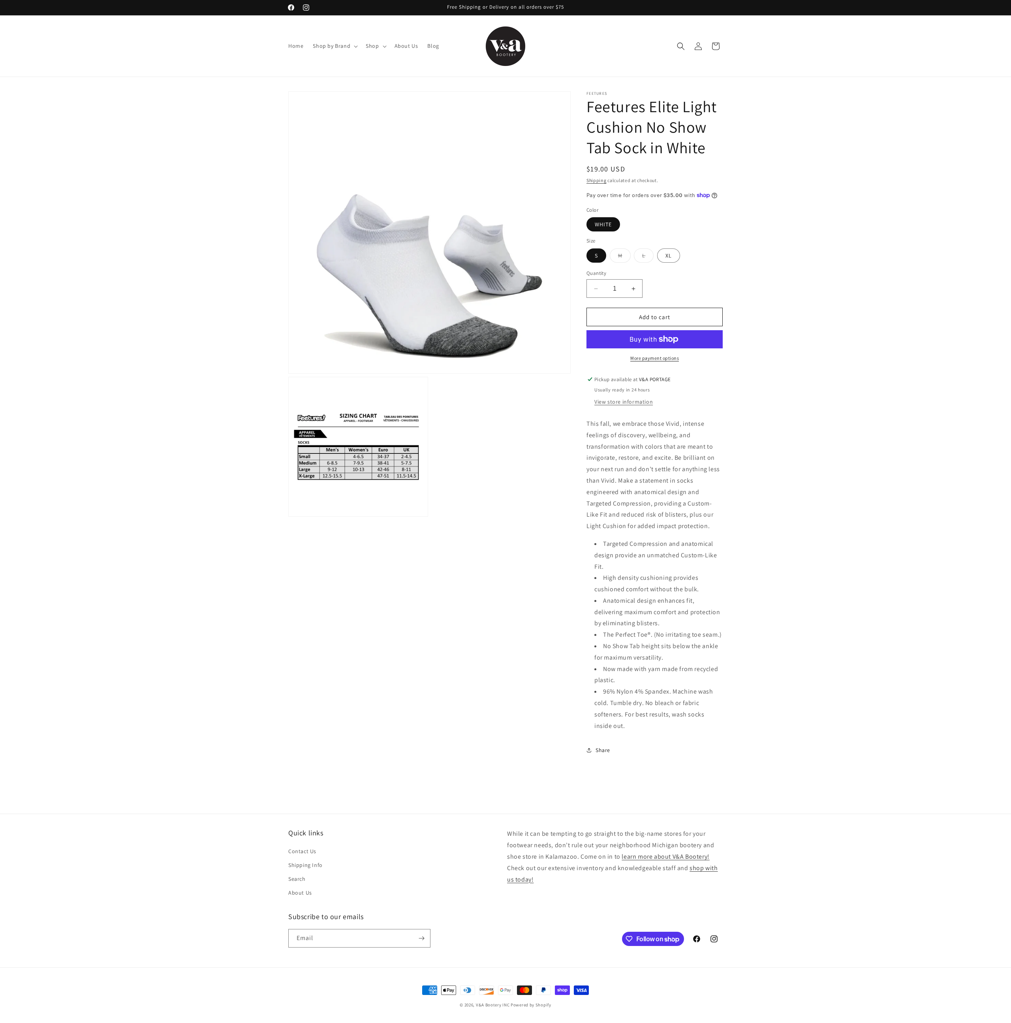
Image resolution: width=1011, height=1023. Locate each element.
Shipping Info (305, 865)
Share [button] (603, 750)
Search (297, 878)
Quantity (596, 273)
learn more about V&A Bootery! (665, 856)
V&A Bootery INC (493, 1005)
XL (668, 255)
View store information (623, 401)
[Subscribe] (421, 938)
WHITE (603, 224)
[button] (334, 46)
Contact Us (302, 851)
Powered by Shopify (531, 1005)
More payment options (654, 358)
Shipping (596, 180)
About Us (300, 892)
